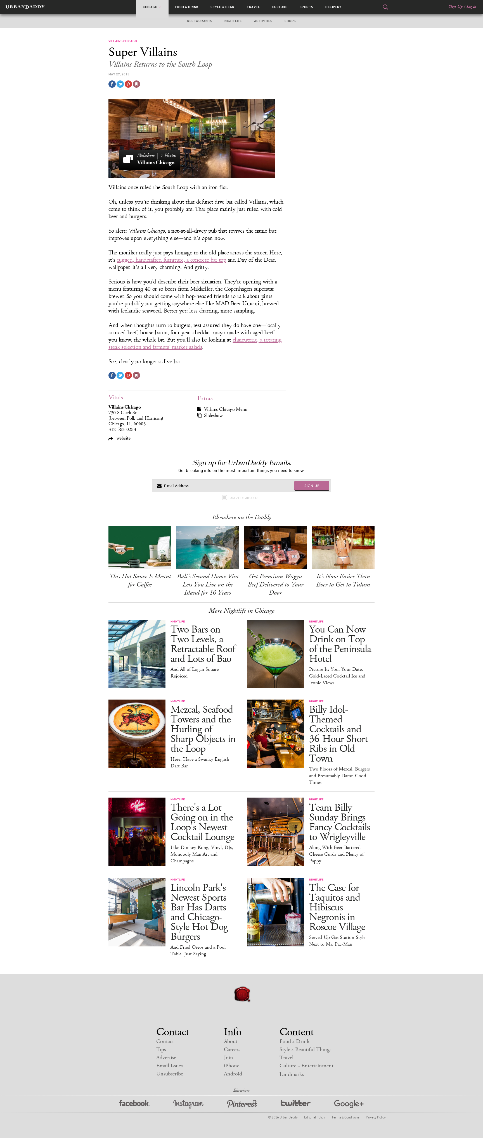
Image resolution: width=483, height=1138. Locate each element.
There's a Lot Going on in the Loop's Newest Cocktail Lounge (202, 822)
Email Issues (169, 1066)
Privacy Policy (375, 1117)
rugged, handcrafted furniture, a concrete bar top (171, 260)
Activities (263, 21)
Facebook (134, 1104)
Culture (279, 7)
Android (233, 1074)
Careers (232, 1049)
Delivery (333, 7)
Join (228, 1057)
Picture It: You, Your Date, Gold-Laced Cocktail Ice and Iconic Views (337, 676)
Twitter (296, 1104)
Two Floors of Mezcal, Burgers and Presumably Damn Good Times (339, 776)
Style (222, 7)
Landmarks (292, 1074)
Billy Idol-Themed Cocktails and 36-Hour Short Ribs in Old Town (338, 734)
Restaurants (199, 21)
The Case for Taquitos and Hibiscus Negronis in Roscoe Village (337, 907)
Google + (349, 1104)
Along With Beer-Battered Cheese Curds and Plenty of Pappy (336, 854)
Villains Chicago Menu (225, 409)
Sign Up (456, 6)
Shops (290, 21)
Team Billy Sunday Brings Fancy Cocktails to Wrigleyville (339, 822)
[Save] (136, 84)
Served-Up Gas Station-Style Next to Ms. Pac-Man (337, 941)
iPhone (231, 1066)
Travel (253, 7)
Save (128, 84)
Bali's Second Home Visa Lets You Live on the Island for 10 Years (207, 584)
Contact (165, 1041)
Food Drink (186, 7)
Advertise (166, 1057)
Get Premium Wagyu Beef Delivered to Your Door (275, 584)
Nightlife (233, 21)
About (230, 1041)
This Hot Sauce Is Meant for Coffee (140, 580)
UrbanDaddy (25, 7)
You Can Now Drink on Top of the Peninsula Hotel (340, 644)
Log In (471, 6)
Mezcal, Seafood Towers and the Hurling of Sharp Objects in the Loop (203, 729)
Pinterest (242, 1104)
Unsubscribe (169, 1074)
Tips (161, 1049)
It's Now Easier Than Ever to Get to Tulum (343, 580)
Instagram (188, 1104)
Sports (306, 7)
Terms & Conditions (345, 1117)
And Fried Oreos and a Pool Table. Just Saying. (198, 950)
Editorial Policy (314, 1117)
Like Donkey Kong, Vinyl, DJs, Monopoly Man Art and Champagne (202, 854)
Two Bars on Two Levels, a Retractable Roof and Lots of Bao (203, 644)
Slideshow (213, 415)
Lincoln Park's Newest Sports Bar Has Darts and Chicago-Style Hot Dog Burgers (199, 912)
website (123, 438)
